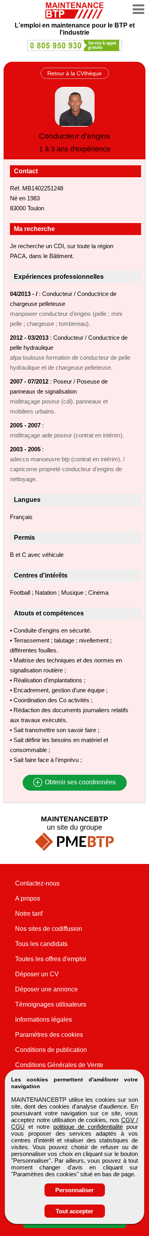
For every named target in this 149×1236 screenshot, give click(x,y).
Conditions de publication (51, 1049)
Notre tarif (29, 913)
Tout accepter (74, 1211)
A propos (27, 898)
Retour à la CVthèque (74, 73)
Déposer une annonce (46, 989)
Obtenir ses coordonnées (79, 782)
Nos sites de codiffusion (48, 928)
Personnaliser (74, 1190)
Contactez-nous (37, 883)
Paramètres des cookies (49, 1034)
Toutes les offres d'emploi (50, 959)
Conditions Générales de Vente (59, 1065)
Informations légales (43, 1019)
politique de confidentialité (88, 1126)
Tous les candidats (41, 943)
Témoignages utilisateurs (50, 1004)
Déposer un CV (37, 974)
